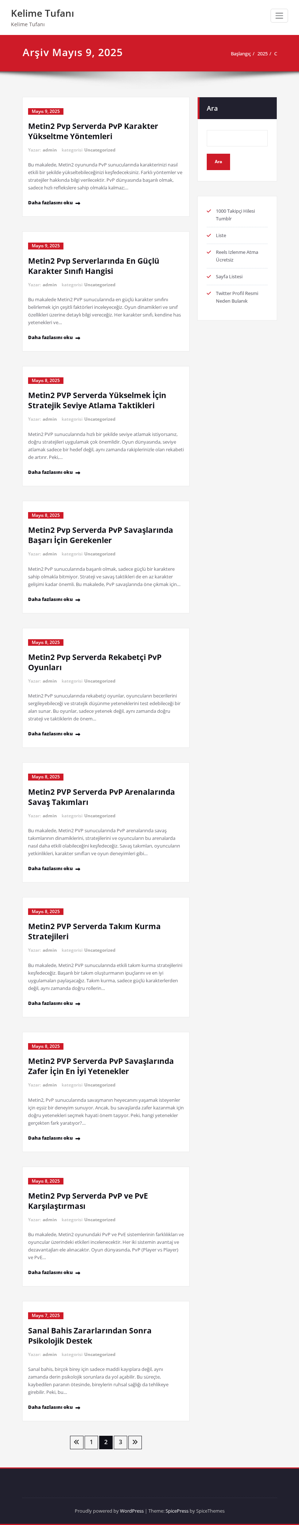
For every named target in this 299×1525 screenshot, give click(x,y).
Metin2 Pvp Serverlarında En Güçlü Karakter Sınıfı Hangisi (93, 266)
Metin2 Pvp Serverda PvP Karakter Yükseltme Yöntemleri (93, 131)
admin (50, 150)
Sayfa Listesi (229, 276)
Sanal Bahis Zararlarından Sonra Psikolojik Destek (90, 1335)
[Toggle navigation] (279, 16)
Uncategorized (100, 150)
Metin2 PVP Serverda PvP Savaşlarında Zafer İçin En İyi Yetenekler (101, 1066)
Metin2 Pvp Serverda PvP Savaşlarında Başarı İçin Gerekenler (100, 535)
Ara (212, 108)
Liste (221, 235)
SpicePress (177, 1511)
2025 (262, 53)
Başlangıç (241, 53)
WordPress (132, 1511)
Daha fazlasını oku (50, 202)
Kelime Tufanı (42, 13)
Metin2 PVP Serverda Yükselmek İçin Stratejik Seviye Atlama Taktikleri (97, 400)
